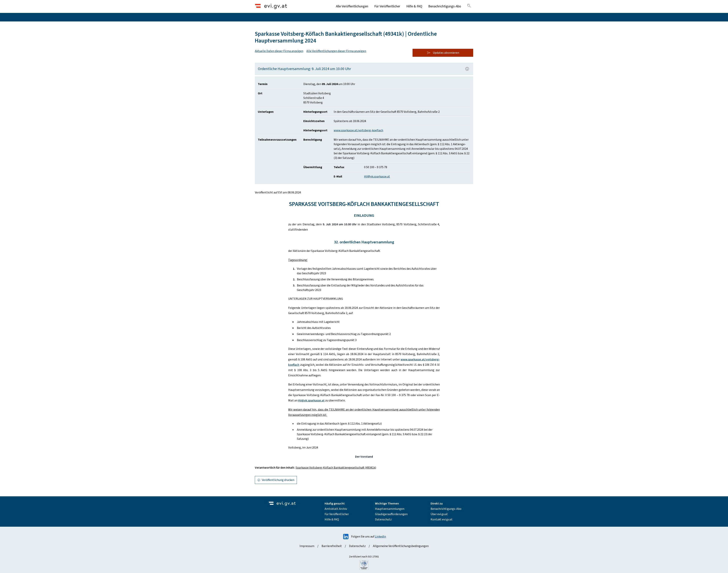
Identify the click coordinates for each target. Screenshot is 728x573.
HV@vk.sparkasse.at (377, 176)
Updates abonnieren (446, 53)
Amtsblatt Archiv (336, 509)
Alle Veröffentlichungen (352, 6)
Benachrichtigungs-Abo (444, 6)
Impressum (307, 546)
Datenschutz (383, 519)
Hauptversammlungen (389, 509)
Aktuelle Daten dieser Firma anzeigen (279, 51)
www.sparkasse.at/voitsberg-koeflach (358, 130)
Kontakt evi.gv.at (442, 519)
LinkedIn (380, 536)
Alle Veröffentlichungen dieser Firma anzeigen (336, 51)
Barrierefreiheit (332, 546)
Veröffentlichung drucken (278, 480)
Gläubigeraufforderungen (391, 514)
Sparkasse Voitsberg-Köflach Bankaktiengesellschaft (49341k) (336, 468)
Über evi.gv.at (439, 514)
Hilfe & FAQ (414, 6)
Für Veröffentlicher (387, 6)
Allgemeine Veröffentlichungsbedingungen (401, 546)
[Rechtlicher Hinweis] (467, 69)
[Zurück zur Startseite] (271, 6)
